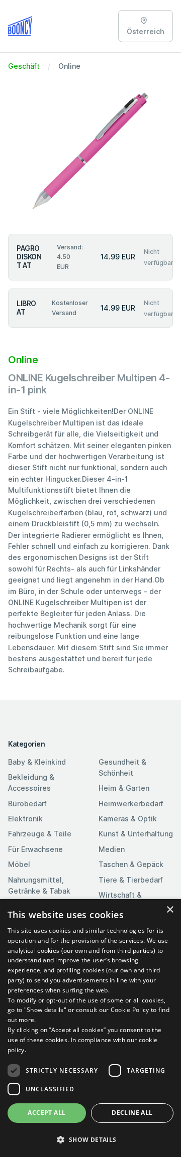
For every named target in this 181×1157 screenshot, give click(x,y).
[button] (90, 1139)
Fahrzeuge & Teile (39, 833)
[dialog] (90, 1028)
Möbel (19, 864)
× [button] (169, 910)
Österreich (145, 31)
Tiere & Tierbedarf (131, 880)
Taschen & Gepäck (131, 864)
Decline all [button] (132, 1112)
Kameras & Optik (128, 818)
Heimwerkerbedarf (131, 803)
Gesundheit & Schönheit (122, 767)
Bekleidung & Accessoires (31, 782)
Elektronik (25, 818)
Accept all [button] (46, 1112)
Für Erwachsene (35, 849)
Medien (112, 849)
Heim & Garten (124, 788)
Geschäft (24, 66)
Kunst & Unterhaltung (136, 833)
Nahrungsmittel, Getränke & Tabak (39, 885)
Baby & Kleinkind (37, 762)
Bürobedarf (27, 803)
